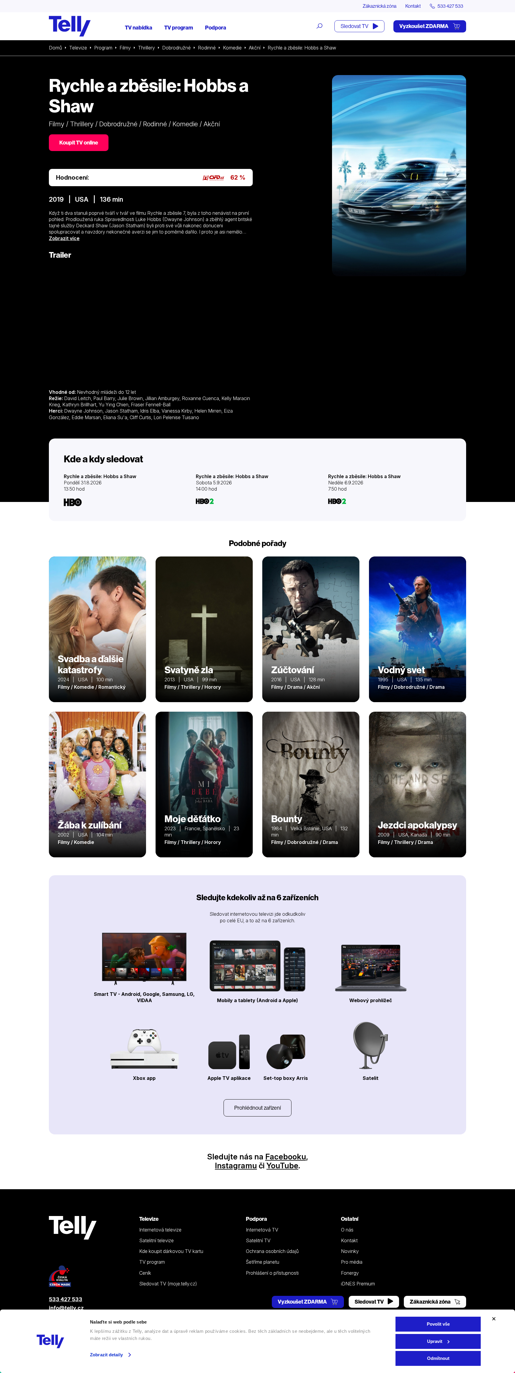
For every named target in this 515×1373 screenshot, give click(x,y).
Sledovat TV (355, 26)
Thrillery (146, 48)
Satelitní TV (258, 1240)
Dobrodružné (176, 48)
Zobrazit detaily (106, 1354)
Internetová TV (262, 1230)
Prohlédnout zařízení (257, 1107)
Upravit (434, 1341)
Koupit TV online (78, 142)
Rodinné (207, 48)
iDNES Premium (358, 1284)
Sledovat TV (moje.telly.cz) (168, 1284)
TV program (178, 27)
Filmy (125, 48)
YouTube (282, 1165)
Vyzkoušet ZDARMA (424, 26)
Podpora (215, 27)
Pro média (351, 1262)
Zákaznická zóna (379, 6)
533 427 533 (65, 1299)
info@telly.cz (66, 1308)
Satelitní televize (156, 1240)
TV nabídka (138, 27)
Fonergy (350, 1273)
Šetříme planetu (262, 1262)
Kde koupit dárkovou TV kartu (171, 1251)
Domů (55, 48)
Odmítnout (438, 1358)
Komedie (232, 48)
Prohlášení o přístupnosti (272, 1273)
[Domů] (70, 26)
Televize (78, 48)
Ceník (145, 1273)
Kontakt (413, 6)
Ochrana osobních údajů (272, 1251)
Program (103, 48)
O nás (347, 1230)
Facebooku (285, 1156)
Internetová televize (160, 1230)
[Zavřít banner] (494, 1319)
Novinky (350, 1251)
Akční (254, 48)
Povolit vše (438, 1324)
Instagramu (236, 1165)
